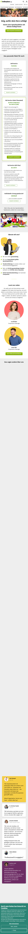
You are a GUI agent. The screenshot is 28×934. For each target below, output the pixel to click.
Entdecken (12, 4)
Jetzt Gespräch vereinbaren (14, 30)
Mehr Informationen (14, 923)
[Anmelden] (26, 1)
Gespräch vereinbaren (10, 92)
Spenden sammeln (19, 4)
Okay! (14, 930)
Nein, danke (14, 926)
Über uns (25, 4)
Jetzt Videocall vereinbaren (14, 353)
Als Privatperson (18, 7)
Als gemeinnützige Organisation (7, 7)
